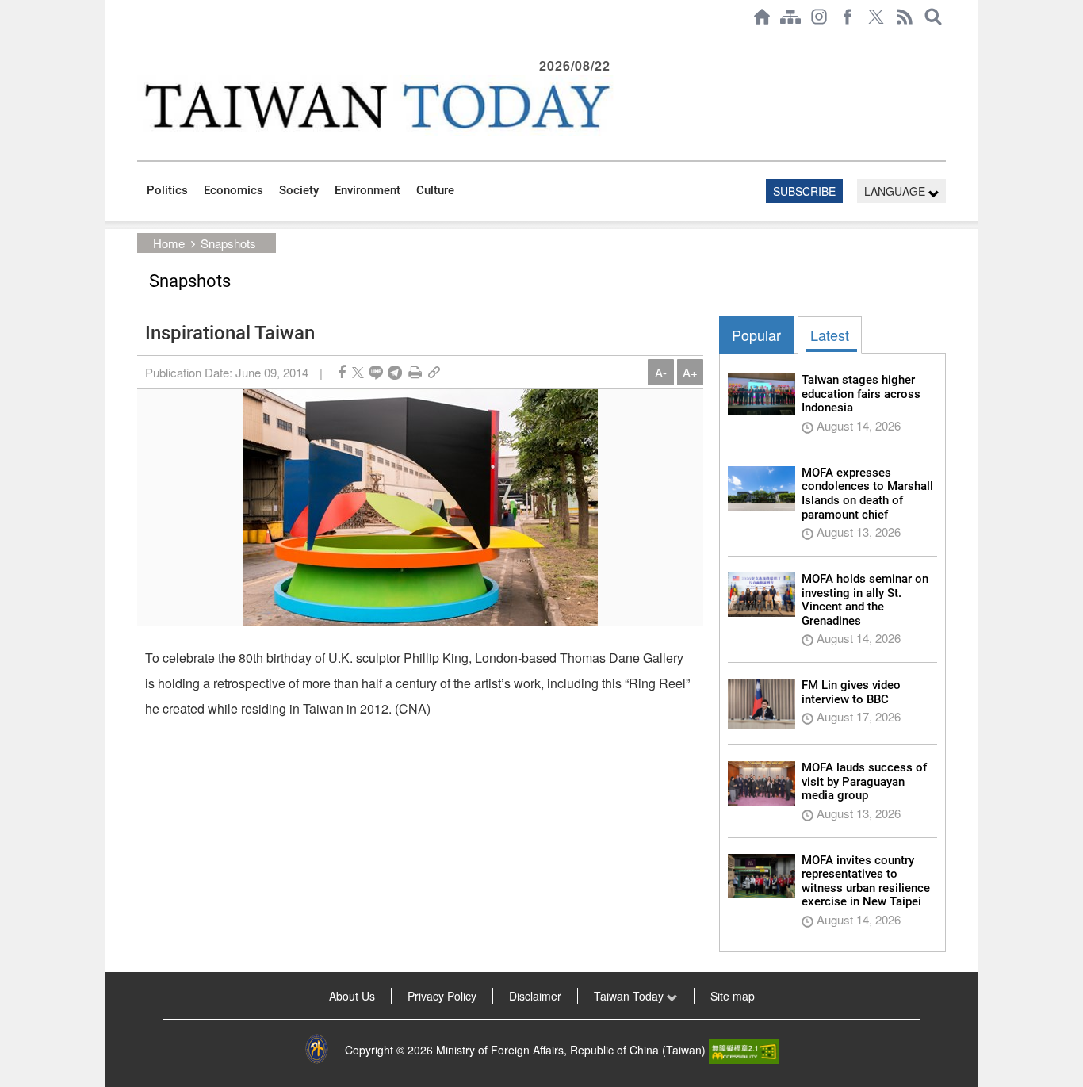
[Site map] (790, 16)
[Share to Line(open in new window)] (375, 372)
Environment (367, 190)
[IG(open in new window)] (819, 16)
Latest (829, 334)
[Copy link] (434, 372)
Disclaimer (535, 996)
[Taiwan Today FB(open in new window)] (847, 16)
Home (169, 243)
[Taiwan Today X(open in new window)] (876, 16)
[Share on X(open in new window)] (358, 372)
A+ (690, 372)
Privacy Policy (442, 996)
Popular (756, 334)
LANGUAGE (896, 191)
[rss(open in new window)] (904, 16)
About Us (352, 996)
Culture (435, 190)
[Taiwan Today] (375, 105)
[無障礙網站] (744, 1050)
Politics (167, 190)
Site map (732, 996)
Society (299, 190)
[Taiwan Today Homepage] (762, 16)
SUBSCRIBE (804, 191)
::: (142, 41)
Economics (233, 190)
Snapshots (228, 243)
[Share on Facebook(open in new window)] (342, 372)
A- (661, 372)
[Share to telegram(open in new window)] (394, 372)
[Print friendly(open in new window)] (415, 372)
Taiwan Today (630, 996)
